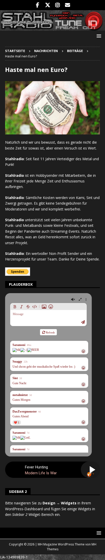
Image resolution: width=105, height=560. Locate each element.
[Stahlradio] (52, 27)
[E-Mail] (67, 5)
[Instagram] (57, 5)
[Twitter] (47, 5)
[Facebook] (37, 5)
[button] (98, 36)
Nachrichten (46, 50)
